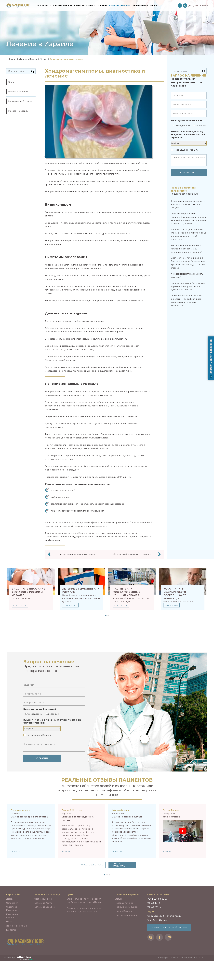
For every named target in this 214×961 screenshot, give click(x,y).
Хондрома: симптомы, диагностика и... (66, 59)
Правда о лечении (18, 91)
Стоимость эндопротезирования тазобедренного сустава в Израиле (85, 900)
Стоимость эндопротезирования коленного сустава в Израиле (84, 910)
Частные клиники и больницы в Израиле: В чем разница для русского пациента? (188, 286)
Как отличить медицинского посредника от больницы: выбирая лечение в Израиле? (186, 248)
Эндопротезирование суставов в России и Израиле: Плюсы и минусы (188, 204)
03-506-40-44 (154, 907)
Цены (9, 922)
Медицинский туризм (20, 101)
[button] (105, 615)
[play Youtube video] (183, 831)
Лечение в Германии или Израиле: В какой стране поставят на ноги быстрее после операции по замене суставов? (188, 218)
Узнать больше (20, 605)
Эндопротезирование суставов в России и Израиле (28, 592)
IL (180, 5)
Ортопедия (42, 5)
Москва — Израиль (18, 111)
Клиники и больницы (84, 5)
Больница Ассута (43, 903)
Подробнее (16, 851)
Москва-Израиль (123, 911)
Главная (12, 59)
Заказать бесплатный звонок (169, 927)
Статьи (43, 59)
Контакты (102, 5)
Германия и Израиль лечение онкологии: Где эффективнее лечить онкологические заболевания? (186, 300)
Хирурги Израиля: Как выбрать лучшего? (187, 275)
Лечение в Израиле (28, 59)
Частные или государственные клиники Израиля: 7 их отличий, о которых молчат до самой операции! (188, 234)
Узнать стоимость (118, 864)
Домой (9, 899)
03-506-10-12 (153, 903)
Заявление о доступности (145, 5)
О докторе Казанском (61, 5)
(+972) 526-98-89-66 (157, 899)
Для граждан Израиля (119, 5)
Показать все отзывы (91, 865)
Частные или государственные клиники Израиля (126, 592)
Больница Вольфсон (45, 907)
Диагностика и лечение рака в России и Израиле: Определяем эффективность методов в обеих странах (188, 263)
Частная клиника (43, 899)
